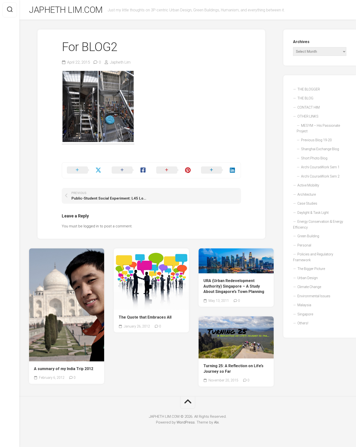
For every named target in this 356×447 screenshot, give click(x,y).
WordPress (186, 422)
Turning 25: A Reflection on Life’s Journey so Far (233, 369)
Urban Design (307, 278)
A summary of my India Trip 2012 (63, 368)
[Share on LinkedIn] (218, 170)
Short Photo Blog (314, 158)
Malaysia (304, 305)
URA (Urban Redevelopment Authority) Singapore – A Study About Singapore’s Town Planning (233, 286)
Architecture (306, 194)
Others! (302, 323)
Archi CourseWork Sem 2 (320, 176)
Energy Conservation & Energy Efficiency (318, 224)
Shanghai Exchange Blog (320, 149)
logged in (91, 226)
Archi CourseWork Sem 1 (320, 167)
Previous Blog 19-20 (316, 140)
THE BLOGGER (308, 89)
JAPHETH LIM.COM (66, 10)
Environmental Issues (313, 296)
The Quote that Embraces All (145, 317)
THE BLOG (305, 98)
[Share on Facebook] (129, 170)
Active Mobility (308, 185)
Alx (216, 422)
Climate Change (309, 287)
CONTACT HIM (308, 107)
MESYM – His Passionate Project (318, 128)
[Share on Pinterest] (173, 170)
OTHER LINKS (307, 116)
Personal (304, 245)
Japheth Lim (120, 62)
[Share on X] (84, 170)
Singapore (305, 314)
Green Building (308, 236)
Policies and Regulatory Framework (313, 257)
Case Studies (307, 203)
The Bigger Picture (311, 269)
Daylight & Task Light (313, 213)
